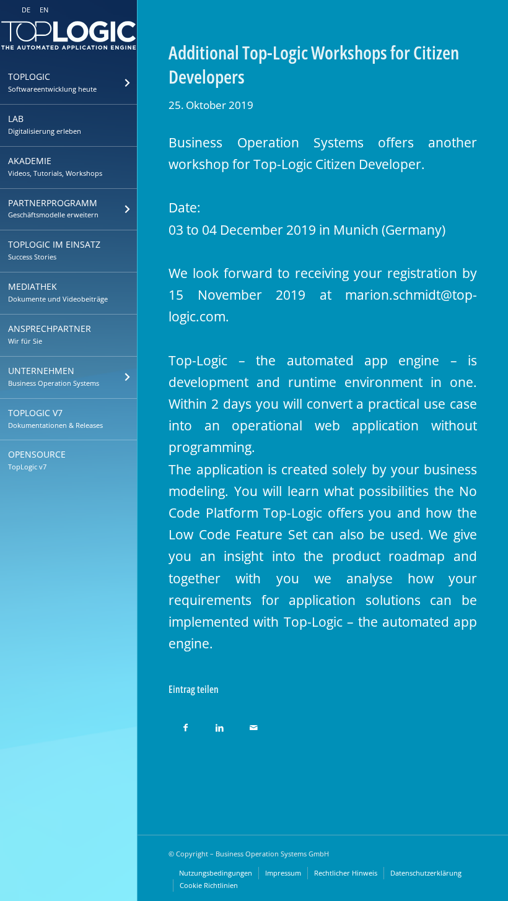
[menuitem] (68, 84)
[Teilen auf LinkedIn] (220, 724)
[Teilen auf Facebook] (186, 724)
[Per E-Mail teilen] (254, 724)
